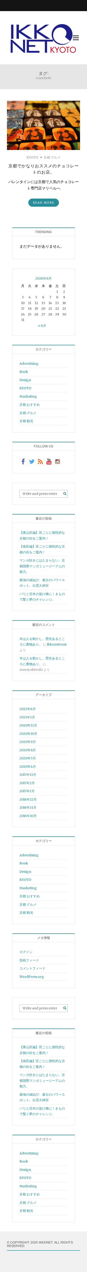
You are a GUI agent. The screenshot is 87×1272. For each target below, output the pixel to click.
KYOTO (32, 157)
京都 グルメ (52, 157)
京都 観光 (26, 421)
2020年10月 (28, 734)
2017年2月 (27, 783)
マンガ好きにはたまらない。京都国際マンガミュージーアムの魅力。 (42, 566)
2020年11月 (28, 725)
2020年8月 (27, 750)
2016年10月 (28, 816)
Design (25, 380)
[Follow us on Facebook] (23, 461)
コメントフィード (32, 968)
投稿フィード (29, 960)
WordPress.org (31, 977)
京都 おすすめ (29, 404)
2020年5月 (27, 758)
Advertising (29, 364)
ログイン (25, 952)
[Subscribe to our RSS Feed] (40, 461)
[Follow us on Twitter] (31, 461)
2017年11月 (27, 775)
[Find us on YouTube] (49, 461)
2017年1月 (27, 791)
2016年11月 (27, 807)
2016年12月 (28, 799)
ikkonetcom (57, 644)
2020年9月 (27, 742)
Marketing (28, 396)
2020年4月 (27, 766)
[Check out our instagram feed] (57, 461)
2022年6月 (27, 709)
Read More (43, 202)
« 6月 (42, 326)
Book (23, 372)
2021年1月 (27, 717)
